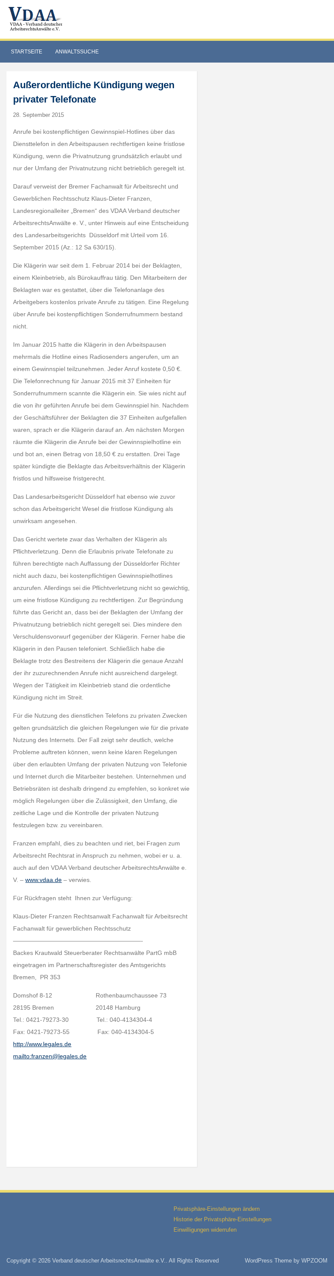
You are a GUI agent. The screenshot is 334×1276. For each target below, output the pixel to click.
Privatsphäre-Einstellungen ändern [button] (217, 1209)
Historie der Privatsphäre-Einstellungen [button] (222, 1219)
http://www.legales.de (42, 1044)
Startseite (26, 52)
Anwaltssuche (77, 52)
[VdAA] (37, 19)
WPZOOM (314, 1260)
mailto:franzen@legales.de (50, 1056)
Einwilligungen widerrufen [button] (205, 1229)
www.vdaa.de (43, 879)
